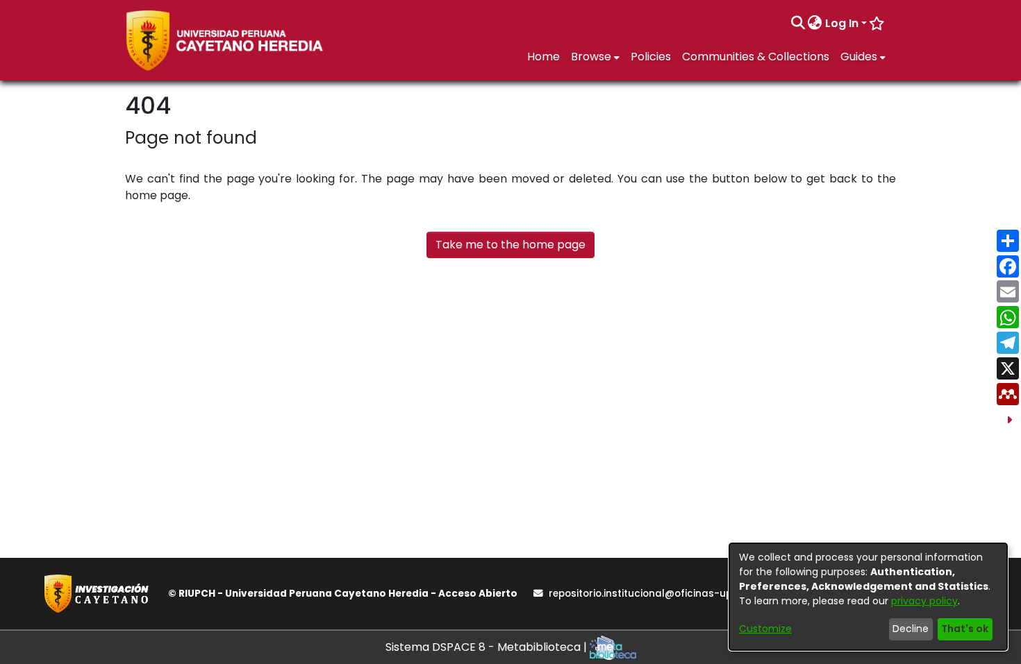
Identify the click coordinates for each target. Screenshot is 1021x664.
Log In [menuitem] (841, 23)
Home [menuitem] (543, 57)
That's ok (964, 629)
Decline (911, 629)
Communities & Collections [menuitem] (755, 57)
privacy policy (924, 601)
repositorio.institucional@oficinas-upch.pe (653, 593)
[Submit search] (797, 23)
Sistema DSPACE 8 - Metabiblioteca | (487, 647)
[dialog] (868, 596)
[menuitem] (815, 23)
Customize (765, 629)
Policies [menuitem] (651, 57)
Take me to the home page (510, 245)
